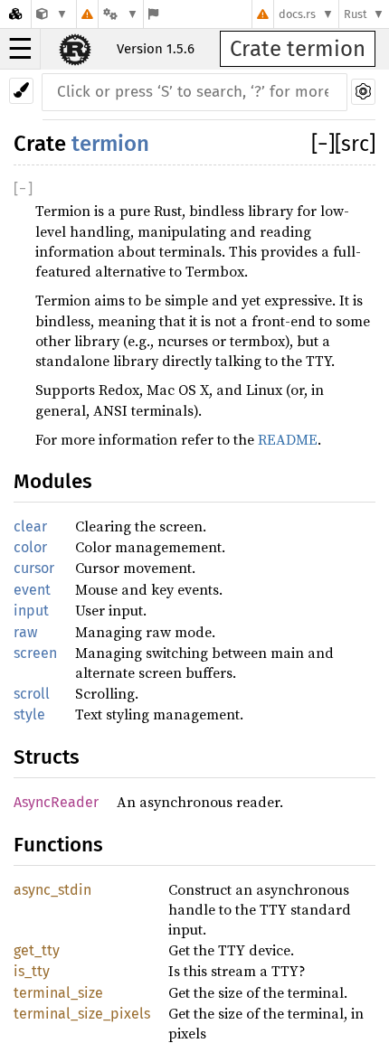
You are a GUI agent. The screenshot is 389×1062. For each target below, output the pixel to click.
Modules (53, 481)
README (288, 439)
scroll (32, 693)
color (30, 547)
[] (323, 143)
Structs (47, 757)
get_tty (37, 950)
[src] (355, 143)
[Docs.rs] (15, 14)
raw (25, 632)
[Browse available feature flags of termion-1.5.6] (153, 14)
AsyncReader (56, 802)
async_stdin (52, 889)
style (29, 714)
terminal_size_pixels (82, 1013)
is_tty (32, 971)
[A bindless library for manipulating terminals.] (52, 14)
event (32, 589)
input (31, 610)
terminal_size (58, 992)
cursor (34, 568)
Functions (58, 844)
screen (35, 653)
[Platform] (120, 14)
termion (110, 143)
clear (30, 526)
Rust (355, 14)
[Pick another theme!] (21, 91)
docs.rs (297, 14)
